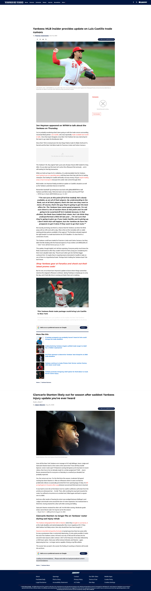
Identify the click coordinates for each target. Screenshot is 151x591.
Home (38, 382)
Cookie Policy (108, 579)
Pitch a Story (57, 579)
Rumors (32, 2)
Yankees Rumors (46, 382)
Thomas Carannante (42, 35)
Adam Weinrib (40, 405)
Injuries (50, 2)
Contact (76, 576)
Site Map (92, 582)
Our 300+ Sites (93, 576)
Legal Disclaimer (41, 582)
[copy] (46, 39)
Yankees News (45, 565)
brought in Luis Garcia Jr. (80, 523)
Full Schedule (96, 114)
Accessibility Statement (60, 582)
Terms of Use (93, 579)
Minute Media (27, 586)
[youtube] (140, 2)
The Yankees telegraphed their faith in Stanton (50, 523)
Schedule (38, 2)
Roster (44, 2)
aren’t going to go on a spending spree (48, 175)
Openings (56, 576)
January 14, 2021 (62, 194)
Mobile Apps (108, 576)
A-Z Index (77, 582)
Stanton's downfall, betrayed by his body (48, 531)
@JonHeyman (54, 189)
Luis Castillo (55, 134)
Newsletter (57, 2)
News (26, 2)
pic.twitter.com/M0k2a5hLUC (78, 243)
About (38, 576)
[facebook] (133, 2)
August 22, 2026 (60, 512)
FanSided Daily (40, 579)
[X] (136, 2)
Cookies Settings (109, 582)
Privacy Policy (78, 579)
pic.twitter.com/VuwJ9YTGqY (74, 192)
